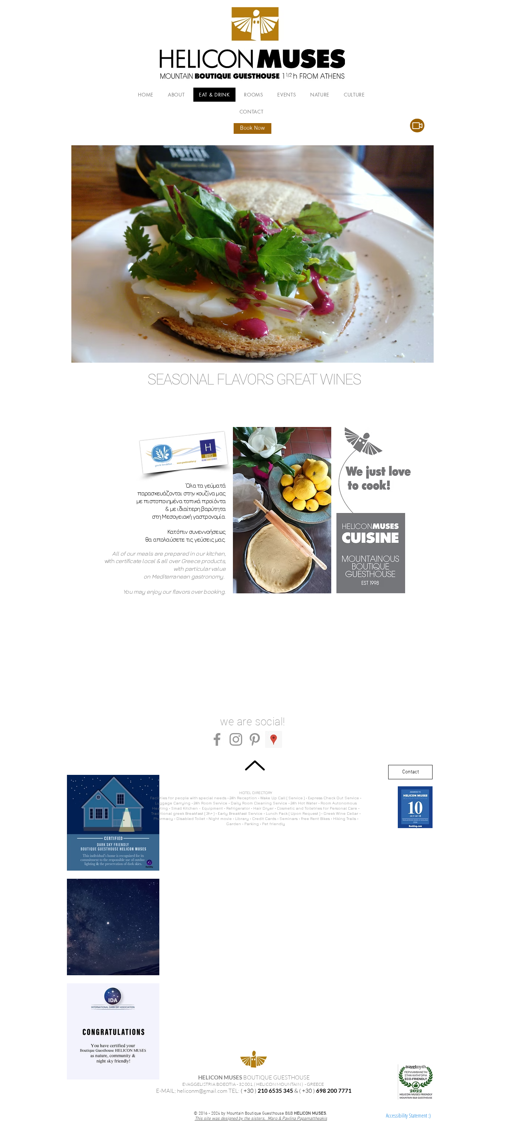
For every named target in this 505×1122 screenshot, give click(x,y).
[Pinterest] (254, 739)
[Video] (417, 125)
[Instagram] (235, 739)
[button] (252, 254)
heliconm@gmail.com (202, 1090)
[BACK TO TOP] (254, 765)
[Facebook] (217, 739)
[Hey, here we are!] (273, 739)
